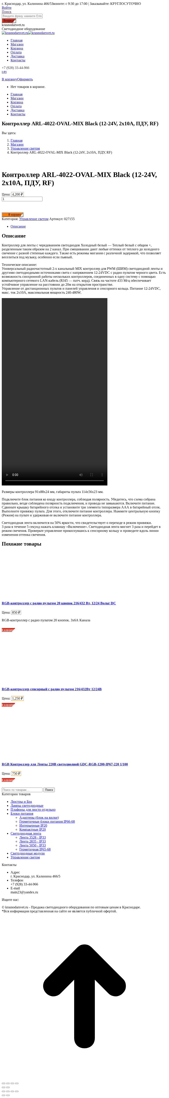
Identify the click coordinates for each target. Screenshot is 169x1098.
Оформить (25, 79)
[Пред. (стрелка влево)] (3, 1087)
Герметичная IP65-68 (35, 849)
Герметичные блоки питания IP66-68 (47, 821)
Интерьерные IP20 (33, 825)
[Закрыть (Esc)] (3, 1083)
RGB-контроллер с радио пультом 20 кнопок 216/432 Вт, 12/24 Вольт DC (59, 603)
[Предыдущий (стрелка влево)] (3, 1095)
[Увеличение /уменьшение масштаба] (16, 1091)
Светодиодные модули (28, 853)
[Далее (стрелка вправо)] (8, 1095)
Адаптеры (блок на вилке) (39, 817)
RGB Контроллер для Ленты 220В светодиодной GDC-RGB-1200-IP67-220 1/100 (65, 764)
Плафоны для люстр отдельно (33, 809)
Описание (18, 226)
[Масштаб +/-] (16, 1083)
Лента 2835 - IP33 (32, 841)
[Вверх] (84, 1078)
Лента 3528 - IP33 (32, 837)
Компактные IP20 (32, 829)
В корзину (9, 79)
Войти (6, 8)
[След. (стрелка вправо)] (8, 1087)
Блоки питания (22, 813)
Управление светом (33, 219)
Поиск (49, 790)
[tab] (89, 226)
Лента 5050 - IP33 (32, 845)
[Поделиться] (8, 1083)
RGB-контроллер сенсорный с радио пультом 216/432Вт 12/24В (52, 689)
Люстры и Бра (21, 801)
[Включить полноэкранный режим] (12, 1091)
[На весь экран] (12, 1083)
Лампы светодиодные (27, 805)
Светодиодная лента (26, 833)
